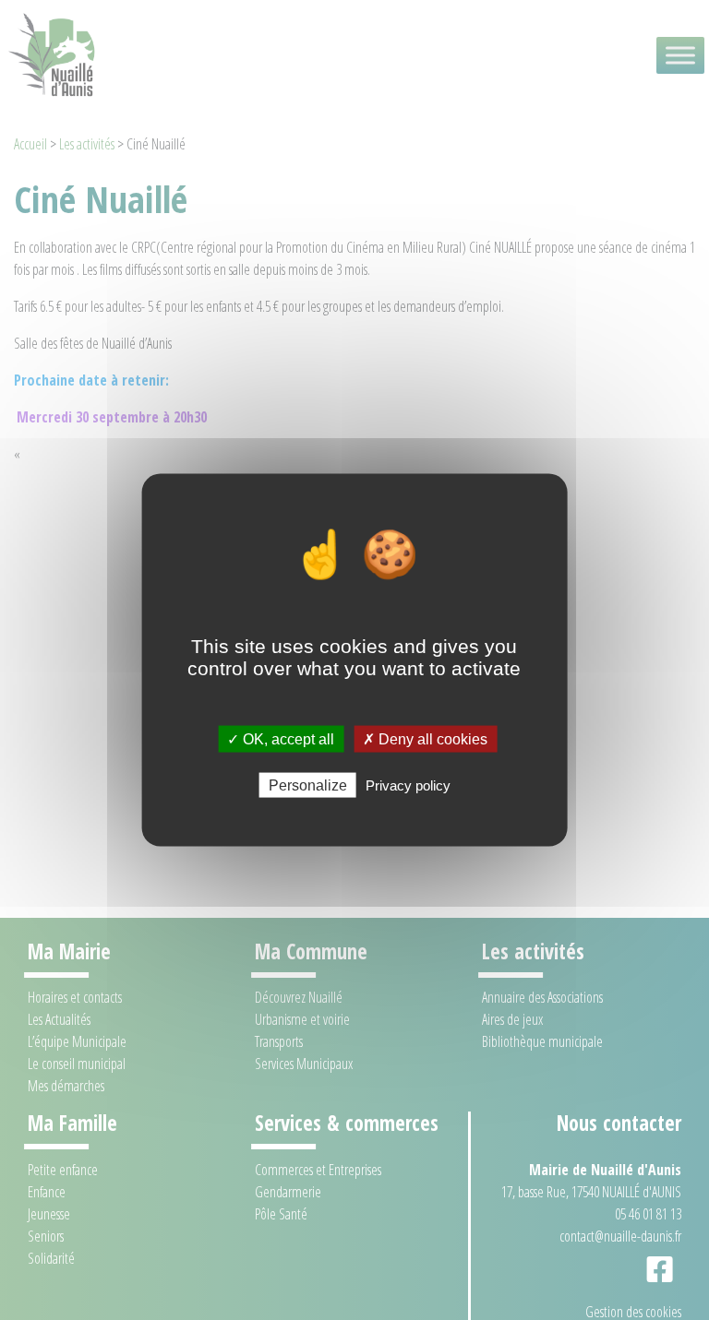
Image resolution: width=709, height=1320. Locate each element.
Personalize (308, 785)
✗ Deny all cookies (425, 738)
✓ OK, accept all (280, 738)
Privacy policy (408, 785)
